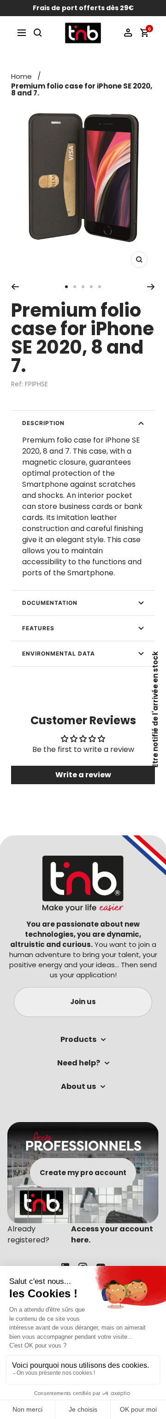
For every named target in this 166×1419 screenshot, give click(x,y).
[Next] (151, 287)
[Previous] (15, 287)
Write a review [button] (83, 774)
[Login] (128, 33)
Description (43, 423)
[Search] (38, 33)
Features (38, 628)
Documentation (49, 602)
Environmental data (58, 653)
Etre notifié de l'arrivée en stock (155, 709)
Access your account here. (112, 1234)
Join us (83, 1001)
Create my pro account (83, 1172)
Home (21, 76)
